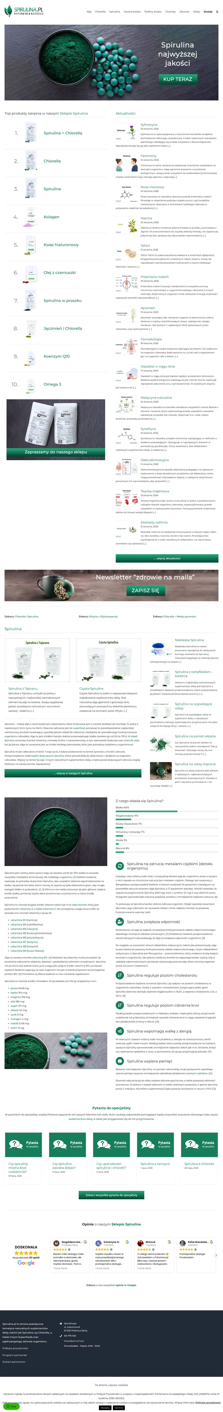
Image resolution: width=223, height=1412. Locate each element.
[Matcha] (127, 225)
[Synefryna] (127, 435)
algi (42, 759)
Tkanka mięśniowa (155, 491)
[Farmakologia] (127, 346)
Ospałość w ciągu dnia (158, 366)
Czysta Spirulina (91, 688)
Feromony (149, 156)
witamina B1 (18, 920)
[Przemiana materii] (127, 283)
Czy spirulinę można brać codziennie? (18, 1168)
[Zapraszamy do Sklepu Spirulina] (56, 400)
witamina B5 (18, 933)
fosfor (14, 992)
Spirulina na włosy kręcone (195, 764)
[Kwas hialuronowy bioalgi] (31, 234)
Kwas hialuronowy (61, 244)
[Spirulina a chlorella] (199, 1145)
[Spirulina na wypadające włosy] (161, 711)
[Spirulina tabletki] (31, 178)
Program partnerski (14, 1355)
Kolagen (51, 217)
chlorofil (128, 740)
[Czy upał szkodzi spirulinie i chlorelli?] (111, 1145)
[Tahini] (127, 252)
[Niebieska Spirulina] (161, 647)
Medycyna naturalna (156, 397)
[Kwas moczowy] (127, 194)
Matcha (146, 218)
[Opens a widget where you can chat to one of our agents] (11, 1406)
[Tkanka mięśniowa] (127, 498)
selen (14, 1027)
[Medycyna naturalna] (127, 404)
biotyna (32, 942)
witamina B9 (18, 950)
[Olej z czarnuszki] (31, 262)
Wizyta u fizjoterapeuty (103, 616)
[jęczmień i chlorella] (31, 318)
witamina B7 (18, 942)
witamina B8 (18, 946)
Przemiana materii (155, 277)
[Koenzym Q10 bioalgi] (31, 346)
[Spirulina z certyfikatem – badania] (161, 679)
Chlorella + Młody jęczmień (179, 616)
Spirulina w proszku (63, 300)
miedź (14, 1023)
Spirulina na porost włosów (195, 736)
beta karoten (79, 904)
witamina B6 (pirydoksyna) (27, 937)
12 (210, 1073)
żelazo (14, 1010)
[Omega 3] (31, 374)
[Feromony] (127, 162)
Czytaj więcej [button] (60, 1268)
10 (157, 1021)
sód (13, 1001)
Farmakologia (151, 339)
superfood (79, 728)
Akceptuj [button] (105, 1408)
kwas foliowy (35, 950)
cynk (14, 1014)
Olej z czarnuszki (60, 272)
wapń (14, 1005)
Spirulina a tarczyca (155, 1164)
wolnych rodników (197, 1073)
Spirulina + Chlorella (63, 133)
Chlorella (52, 161)
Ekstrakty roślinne (154, 522)
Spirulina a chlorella (199, 1164)
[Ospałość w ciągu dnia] (127, 373)
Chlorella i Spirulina (26, 616)
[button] (217, 11)
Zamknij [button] (119, 1408)
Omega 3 (52, 384)
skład (134, 736)
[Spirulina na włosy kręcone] (161, 771)
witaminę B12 (39, 957)
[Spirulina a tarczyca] (155, 1145)
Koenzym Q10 (57, 356)
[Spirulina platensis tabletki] (111, 25)
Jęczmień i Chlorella (63, 328)
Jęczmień (148, 308)
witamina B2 (18, 924)
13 (214, 1088)
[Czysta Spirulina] (108, 660)
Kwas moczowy (152, 187)
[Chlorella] (31, 151)
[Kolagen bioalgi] (31, 206)
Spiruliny (9, 740)
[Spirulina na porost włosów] (161, 743)
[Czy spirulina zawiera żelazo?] (67, 1145)
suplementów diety (80, 1119)
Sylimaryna (149, 124)
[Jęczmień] (127, 315)
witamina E (49, 908)
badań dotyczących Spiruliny (47, 755)
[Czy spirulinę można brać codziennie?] (23, 1145)
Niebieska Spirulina (189, 640)
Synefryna (148, 429)
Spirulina (52, 189)
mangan (16, 1019)
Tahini (145, 245)
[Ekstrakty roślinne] (127, 529)
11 (210, 1051)
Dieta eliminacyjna (155, 460)
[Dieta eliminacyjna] (127, 467)
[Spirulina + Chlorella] (31, 123)
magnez (16, 997)
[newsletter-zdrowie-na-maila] (111, 570)
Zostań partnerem (13, 1361)
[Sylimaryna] (127, 131)
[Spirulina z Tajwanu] (37, 660)
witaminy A (26, 908)
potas (14, 988)
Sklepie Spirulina (74, 113)
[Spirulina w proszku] (31, 290)
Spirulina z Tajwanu (22, 688)
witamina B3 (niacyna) (24, 928)
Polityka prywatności (15, 1348)
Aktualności (125, 113)
